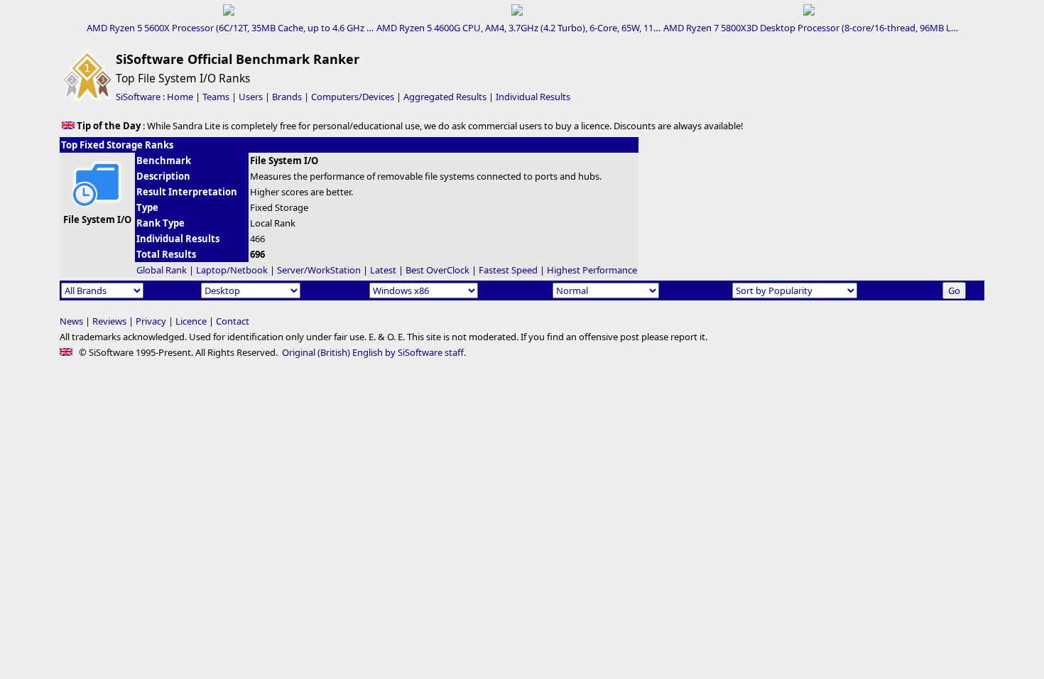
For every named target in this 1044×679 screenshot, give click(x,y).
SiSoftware (138, 96)
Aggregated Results (444, 96)
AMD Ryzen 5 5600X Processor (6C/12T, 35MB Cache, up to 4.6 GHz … (230, 27)
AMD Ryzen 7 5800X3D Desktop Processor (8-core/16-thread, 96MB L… (810, 27)
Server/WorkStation (319, 270)
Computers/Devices (352, 96)
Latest (383, 270)
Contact (232, 321)
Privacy (151, 321)
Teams (215, 96)
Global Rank (161, 270)
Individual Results (533, 96)
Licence (191, 321)
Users (251, 96)
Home (180, 96)
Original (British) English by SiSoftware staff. (374, 352)
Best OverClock (437, 270)
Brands (287, 96)
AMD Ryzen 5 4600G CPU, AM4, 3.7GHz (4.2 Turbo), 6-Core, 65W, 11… (518, 27)
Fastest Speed (508, 270)
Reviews (109, 321)
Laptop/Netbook (232, 270)
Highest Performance (592, 270)
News (71, 321)
